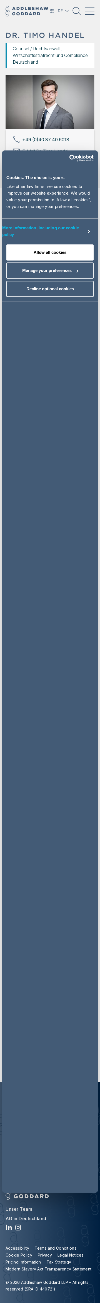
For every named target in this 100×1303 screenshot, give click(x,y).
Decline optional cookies (50, 288)
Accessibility (17, 1248)
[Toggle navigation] (89, 11)
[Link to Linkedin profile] (9, 1229)
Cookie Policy (19, 1255)
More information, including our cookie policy (40, 231)
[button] (76, 13)
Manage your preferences (47, 270)
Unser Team (19, 1209)
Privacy (45, 1255)
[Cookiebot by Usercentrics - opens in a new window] (71, 158)
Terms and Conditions (55, 1248)
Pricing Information (23, 1262)
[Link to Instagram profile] (18, 1229)
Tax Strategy (59, 1262)
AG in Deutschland (26, 1218)
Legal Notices (71, 1255)
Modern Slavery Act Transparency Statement (48, 1269)
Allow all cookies (50, 252)
